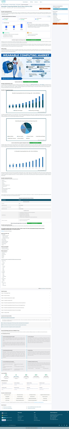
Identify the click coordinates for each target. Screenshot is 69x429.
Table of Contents (55, 18)
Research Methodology (56, 20)
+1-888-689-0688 (55, 416)
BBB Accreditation (16, 376)
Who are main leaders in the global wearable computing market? (11, 326)
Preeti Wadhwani (43, 288)
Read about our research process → (39, 402)
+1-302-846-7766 (54, 417)
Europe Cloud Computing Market (7, 408)
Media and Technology (5, 4)
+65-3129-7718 (54, 418)
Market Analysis (55, 15)
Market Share (55, 16)
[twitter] (62, 425)
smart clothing (42, 84)
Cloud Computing (18, 4)
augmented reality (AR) (34, 84)
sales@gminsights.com (55, 419)
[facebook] (64, 425)
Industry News (55, 17)
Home (1, 4)
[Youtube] (67, 425)
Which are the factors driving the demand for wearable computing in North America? (14, 324)
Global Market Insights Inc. (4, 425)
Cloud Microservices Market (31, 408)
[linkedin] (59, 425)
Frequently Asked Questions (57, 19)
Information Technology (12, 4)
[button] (50, 291)
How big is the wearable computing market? (8, 317)
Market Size (54, 12)
